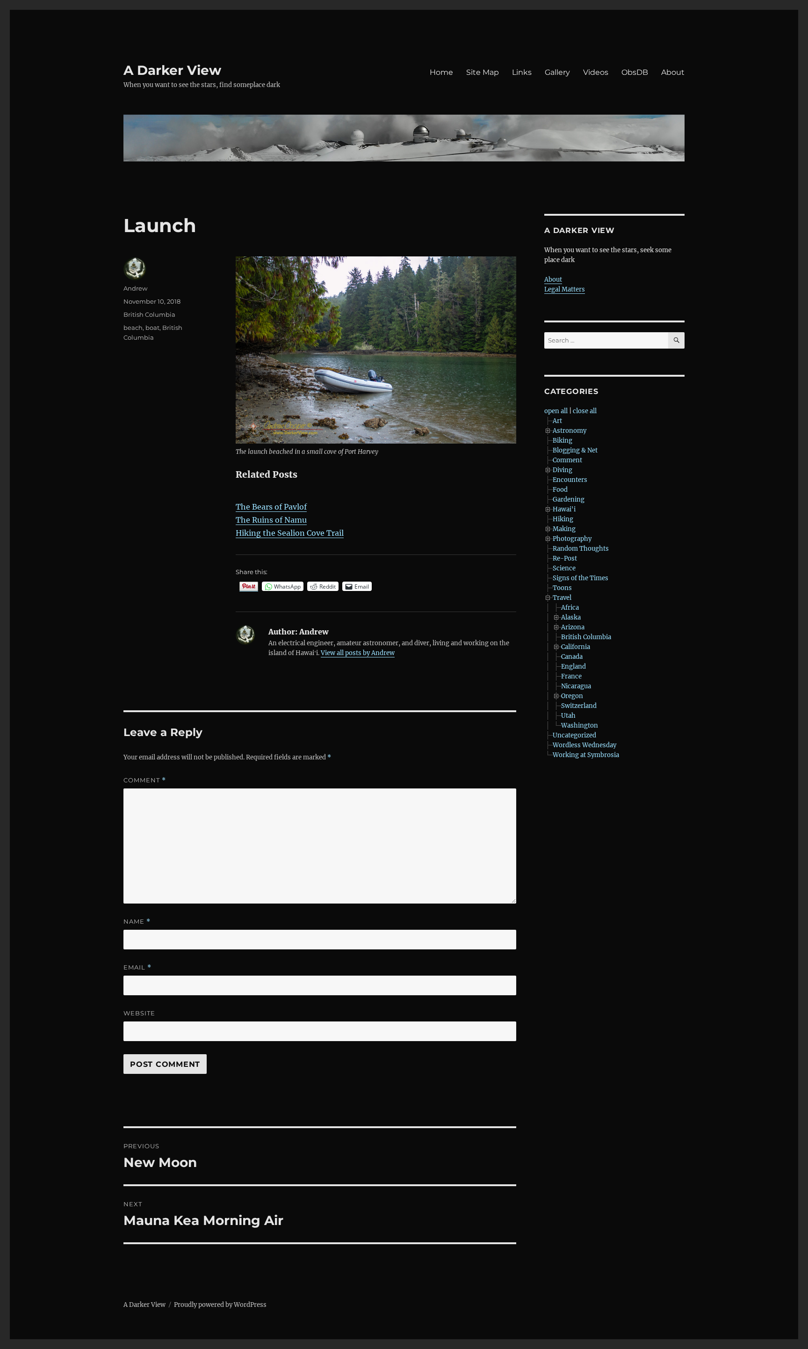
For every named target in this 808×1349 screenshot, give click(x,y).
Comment (144, 780)
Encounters (570, 480)
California (575, 647)
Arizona (572, 627)
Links (522, 72)
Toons (562, 588)
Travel (562, 598)
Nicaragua (576, 686)
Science (564, 568)
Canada (572, 657)
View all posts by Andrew (358, 653)
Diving (562, 470)
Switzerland (579, 706)
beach (133, 327)
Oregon (572, 696)
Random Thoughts (581, 549)
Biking (562, 441)
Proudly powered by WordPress (220, 1305)
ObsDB (634, 72)
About (673, 72)
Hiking (563, 519)
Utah (568, 716)
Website (139, 1013)
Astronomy (569, 431)
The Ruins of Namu (271, 520)
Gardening (568, 499)
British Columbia (149, 314)
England (573, 667)
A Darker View (172, 70)
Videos (595, 72)
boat (152, 327)
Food (560, 490)
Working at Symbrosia (586, 755)
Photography (572, 539)
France (571, 676)
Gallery (557, 72)
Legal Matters (564, 289)
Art (557, 421)
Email (137, 967)
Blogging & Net (575, 450)
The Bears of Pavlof (271, 506)
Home (441, 72)
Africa (570, 608)
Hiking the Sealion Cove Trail (290, 533)
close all (585, 411)
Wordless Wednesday (584, 745)
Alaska (571, 617)
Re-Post (565, 558)
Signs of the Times (580, 578)
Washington (579, 725)
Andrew (135, 288)
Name (137, 922)
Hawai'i (564, 509)
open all (556, 411)
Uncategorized (574, 735)
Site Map (482, 72)
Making (564, 529)
